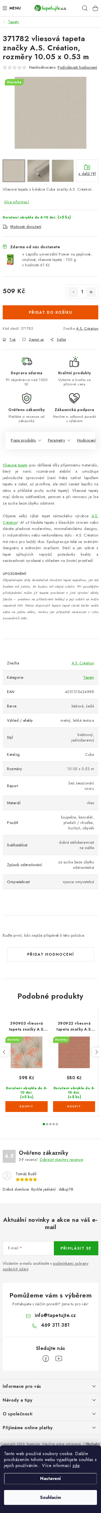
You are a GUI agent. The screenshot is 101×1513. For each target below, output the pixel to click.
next (96, 1052)
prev (4, 1052)
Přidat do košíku (50, 312)
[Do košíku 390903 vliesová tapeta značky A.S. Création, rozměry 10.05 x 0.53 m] (26, 1106)
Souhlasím (50, 1497)
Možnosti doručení (25, 226)
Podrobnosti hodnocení (77, 67)
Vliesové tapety (15, 465)
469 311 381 (55, 1325)
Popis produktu (23, 440)
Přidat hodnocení (50, 954)
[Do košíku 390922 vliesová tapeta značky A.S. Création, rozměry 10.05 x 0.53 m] (74, 1106)
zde (76, 1465)
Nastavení (50, 1478)
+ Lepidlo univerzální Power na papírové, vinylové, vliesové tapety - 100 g (57, 259)
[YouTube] (58, 1358)
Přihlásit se (76, 1248)
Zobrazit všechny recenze (61, 1159)
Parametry (56, 440)
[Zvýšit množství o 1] (91, 292)
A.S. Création (87, 328)
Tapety (88, 677)
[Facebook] (46, 1358)
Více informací (16, 202)
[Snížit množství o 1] (73, 292)
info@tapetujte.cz (55, 1315)
